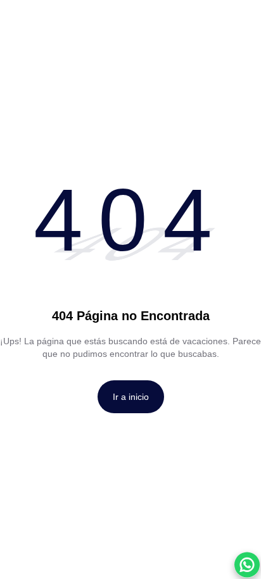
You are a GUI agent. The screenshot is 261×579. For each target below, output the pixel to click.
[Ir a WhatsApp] (247, 565)
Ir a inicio (131, 397)
